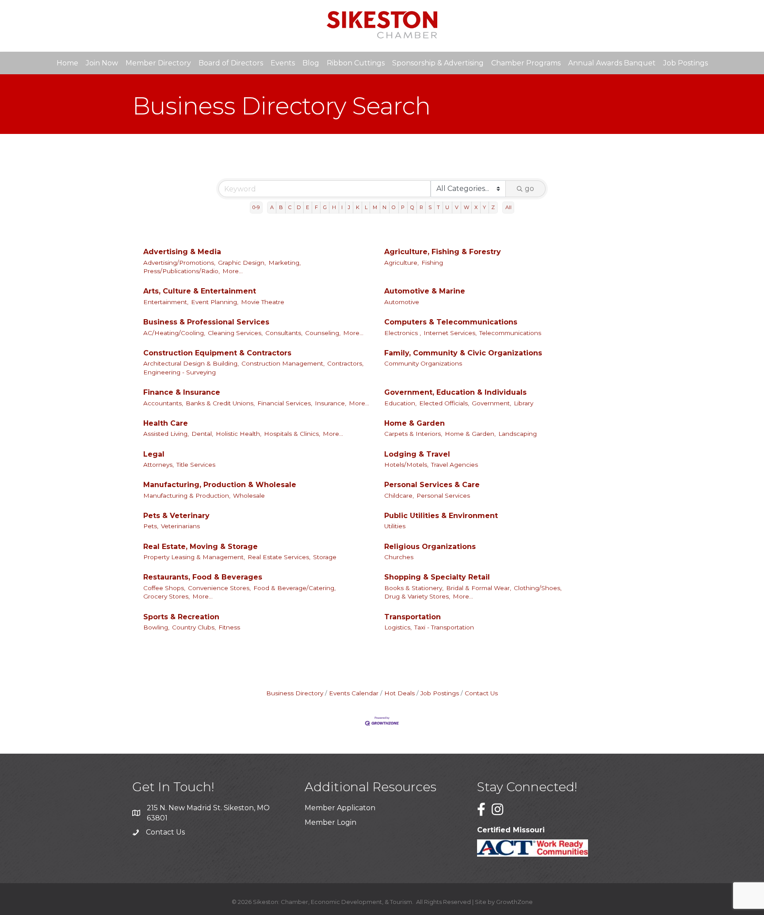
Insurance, (330, 403)
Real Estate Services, (279, 556)
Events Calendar (353, 693)
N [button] (384, 207)
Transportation (412, 617)
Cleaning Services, (235, 332)
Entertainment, (165, 301)
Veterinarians (180, 526)
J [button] (349, 207)
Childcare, (399, 495)
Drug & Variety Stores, (417, 596)
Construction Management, (283, 363)
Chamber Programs (526, 63)
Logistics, (398, 627)
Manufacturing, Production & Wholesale (219, 484)
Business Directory (294, 693)
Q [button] (412, 207)
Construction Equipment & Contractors (217, 353)
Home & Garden (414, 423)
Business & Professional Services (206, 322)
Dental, (202, 433)
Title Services (195, 464)
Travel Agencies (454, 464)
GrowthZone (514, 901)
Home (67, 63)
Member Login (330, 822)
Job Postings (685, 63)
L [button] (366, 207)
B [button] (281, 207)
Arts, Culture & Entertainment (199, 291)
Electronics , (402, 332)
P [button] (403, 207)
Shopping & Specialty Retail (437, 577)
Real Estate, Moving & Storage (200, 546)
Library (523, 403)
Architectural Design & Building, (191, 363)
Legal (153, 454)
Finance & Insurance (181, 392)
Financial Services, (284, 403)
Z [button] (493, 207)
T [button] (438, 207)
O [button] (394, 207)
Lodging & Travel (417, 454)
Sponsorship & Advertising (438, 63)
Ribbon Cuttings (356, 63)
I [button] (342, 207)
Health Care (165, 423)
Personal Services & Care (432, 484)
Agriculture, (401, 262)
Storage (324, 556)
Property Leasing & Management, (194, 556)
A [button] (272, 207)
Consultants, (283, 332)
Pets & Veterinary (176, 515)
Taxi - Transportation (444, 627)
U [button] (447, 207)
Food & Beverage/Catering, (294, 587)
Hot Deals (399, 693)
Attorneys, (158, 464)
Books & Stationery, (413, 587)
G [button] (325, 207)
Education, (400, 403)
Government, (491, 403)
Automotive (401, 301)
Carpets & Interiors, (413, 433)
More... (232, 270)
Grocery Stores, (166, 596)
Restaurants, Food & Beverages (202, 577)
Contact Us (481, 693)
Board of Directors (231, 63)
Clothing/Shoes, (538, 587)
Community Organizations (423, 363)
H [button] (334, 207)
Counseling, (322, 332)
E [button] (307, 207)
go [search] (529, 188)
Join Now (102, 63)
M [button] (375, 207)
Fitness (229, 627)
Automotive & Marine (424, 291)
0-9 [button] (256, 207)
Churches (398, 556)
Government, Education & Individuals (455, 392)
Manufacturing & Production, (186, 495)
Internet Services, (450, 332)
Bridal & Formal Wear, (478, 587)
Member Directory (158, 63)
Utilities (394, 526)
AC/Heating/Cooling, (174, 332)
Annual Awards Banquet (612, 63)
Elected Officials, (444, 403)
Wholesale (249, 495)
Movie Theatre (262, 301)
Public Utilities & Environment (441, 515)
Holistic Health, (238, 433)
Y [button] (484, 207)
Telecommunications (510, 332)
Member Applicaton (340, 808)
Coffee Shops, (164, 587)
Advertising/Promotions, (179, 262)
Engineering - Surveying (179, 372)
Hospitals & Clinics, (292, 433)
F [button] (316, 207)
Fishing (432, 262)
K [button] (357, 207)
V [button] (456, 207)
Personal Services (443, 495)
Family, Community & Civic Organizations (463, 353)
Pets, (150, 526)
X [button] (476, 207)
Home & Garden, (470, 433)
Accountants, (163, 403)
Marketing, (284, 262)
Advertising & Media (182, 252)
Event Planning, (214, 301)
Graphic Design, (242, 262)
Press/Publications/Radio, (181, 270)
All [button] (508, 207)
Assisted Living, (166, 433)
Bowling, (156, 627)
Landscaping (517, 433)
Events (283, 63)
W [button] (466, 207)
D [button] (299, 207)
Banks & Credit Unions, (220, 403)
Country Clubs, (194, 627)
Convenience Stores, (219, 587)
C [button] (289, 207)
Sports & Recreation (181, 617)
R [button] (421, 207)
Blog (310, 63)
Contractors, (345, 363)
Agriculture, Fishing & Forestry (442, 252)
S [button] (430, 207)
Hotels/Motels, (406, 464)
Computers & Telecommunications (450, 322)
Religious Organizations (430, 546)
